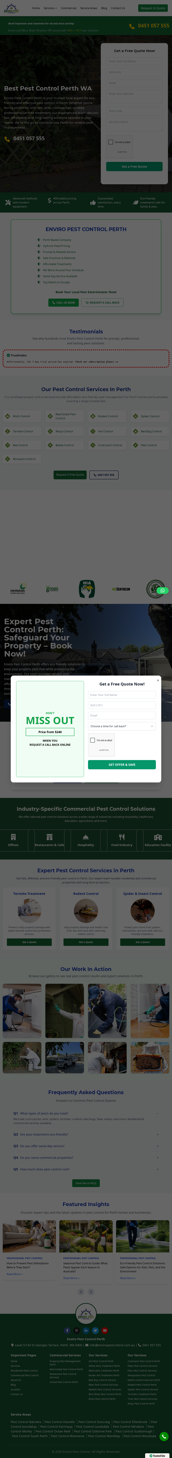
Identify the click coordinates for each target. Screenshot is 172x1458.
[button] (163, 590)
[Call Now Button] (164, 1436)
